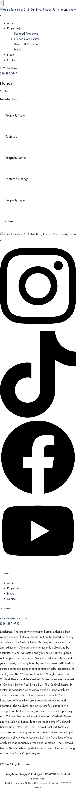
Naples (18, 49)
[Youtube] (38, 564)
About (10, 23)
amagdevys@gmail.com (13, 618)
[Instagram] (38, 328)
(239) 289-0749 (9, 624)
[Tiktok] (38, 417)
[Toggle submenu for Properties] (20, 28)
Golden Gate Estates (26, 39)
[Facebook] (38, 494)
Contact (11, 60)
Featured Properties (26, 34)
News (10, 55)
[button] (2, 3)
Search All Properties (27, 44)
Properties (13, 28)
